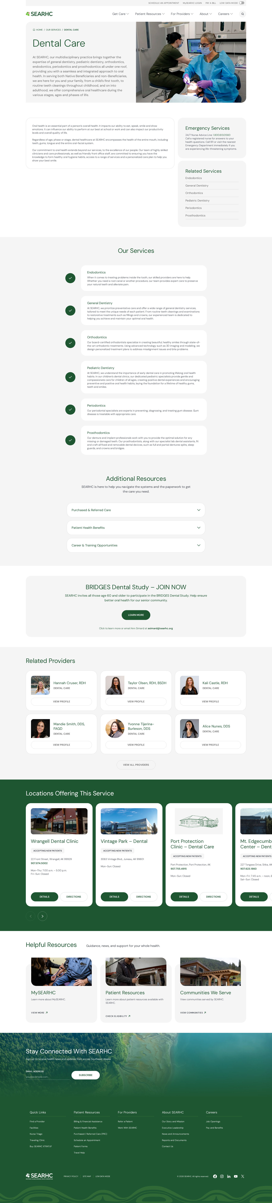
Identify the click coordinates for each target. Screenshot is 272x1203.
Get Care (118, 14)
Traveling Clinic (37, 1140)
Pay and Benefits (214, 1127)
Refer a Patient (125, 1121)
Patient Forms (81, 1146)
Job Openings (213, 1121)
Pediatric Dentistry (197, 200)
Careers (223, 14)
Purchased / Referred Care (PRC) (90, 1133)
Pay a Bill (211, 3)
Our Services (53, 29)
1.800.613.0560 (221, 135)
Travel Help (79, 1152)
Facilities (34, 1127)
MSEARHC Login (192, 3)
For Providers (180, 14)
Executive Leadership (173, 1127)
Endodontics (193, 178)
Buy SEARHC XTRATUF (41, 1146)
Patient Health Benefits (85, 1127)
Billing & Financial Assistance (88, 1121)
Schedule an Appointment (163, 3)
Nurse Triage (36, 1133)
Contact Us (167, 1146)
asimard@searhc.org (160, 628)
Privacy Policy (71, 1176)
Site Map (87, 1176)
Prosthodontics (195, 215)
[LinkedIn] (229, 1176)
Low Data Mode (103, 1176)
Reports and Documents (174, 1140)
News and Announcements (175, 1133)
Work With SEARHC (127, 1127)
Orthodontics (194, 193)
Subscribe (85, 1075)
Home (39, 29)
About (204, 14)
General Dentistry (196, 185)
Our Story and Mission (173, 1121)
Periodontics (193, 208)
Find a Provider (37, 1121)
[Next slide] (42, 916)
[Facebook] (215, 1176)
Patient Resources (148, 14)
